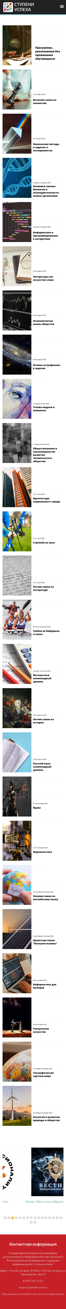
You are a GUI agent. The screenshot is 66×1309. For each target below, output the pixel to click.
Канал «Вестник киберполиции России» (33, 1201)
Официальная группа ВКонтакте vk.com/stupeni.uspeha (33, 1293)
